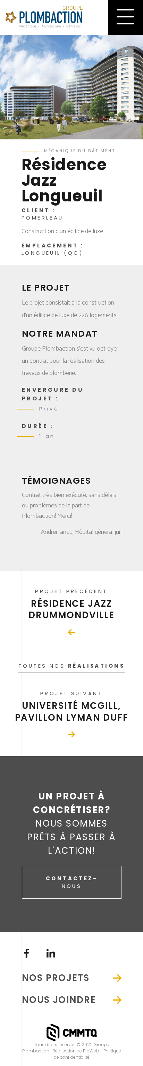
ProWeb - (93, 1051)
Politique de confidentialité (87, 1054)
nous (72, 882)
